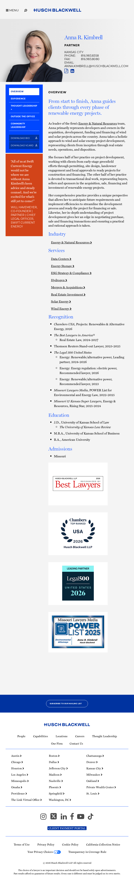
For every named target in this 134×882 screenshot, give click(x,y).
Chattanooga (94, 756)
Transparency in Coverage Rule (87, 852)
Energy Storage (62, 265)
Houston (17, 768)
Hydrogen (58, 280)
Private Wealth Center (100, 787)
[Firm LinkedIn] (65, 818)
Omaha (16, 787)
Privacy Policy (45, 844)
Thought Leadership (24, 105)
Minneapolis (19, 781)
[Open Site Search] (26, 9)
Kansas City (73, 52)
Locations (62, 736)
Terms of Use (22, 844)
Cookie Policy (70, 844)
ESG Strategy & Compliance (70, 272)
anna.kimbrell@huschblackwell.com (96, 66)
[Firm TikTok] (90, 818)
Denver (91, 762)
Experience (18, 98)
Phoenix (54, 787)
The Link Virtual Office (25, 800)
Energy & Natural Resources (97, 123)
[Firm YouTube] (82, 818)
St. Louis (92, 793)
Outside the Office (23, 116)
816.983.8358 (90, 55)
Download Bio (20, 138)
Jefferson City (57, 768)
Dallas (53, 762)
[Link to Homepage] (57, 11)
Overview (17, 91)
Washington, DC (59, 800)
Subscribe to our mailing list (66, 703)
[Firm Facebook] (73, 818)
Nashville (55, 781)
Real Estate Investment (67, 294)
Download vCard (22, 145)
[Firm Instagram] (45, 818)
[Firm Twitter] (55, 818)
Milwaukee (93, 774)
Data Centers (60, 258)
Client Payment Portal (67, 828)
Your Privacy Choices (41, 852)
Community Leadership (18, 125)
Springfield (56, 793)
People (21, 736)
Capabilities (40, 736)
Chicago (16, 762)
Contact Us (76, 743)
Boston (53, 756)
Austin (15, 756)
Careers (79, 736)
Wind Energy (60, 308)
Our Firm (57, 743)
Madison (54, 774)
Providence (18, 793)
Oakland (92, 781)
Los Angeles (19, 774)
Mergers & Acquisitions (67, 287)
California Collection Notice (103, 844)
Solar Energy (60, 301)
